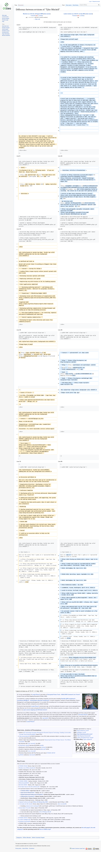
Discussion (20, 5)
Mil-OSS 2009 (22, 784)
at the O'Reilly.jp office (44, 811)
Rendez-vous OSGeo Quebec (26, 767)
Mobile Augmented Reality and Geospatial (31, 794)
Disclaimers (31, 848)
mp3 (41, 745)
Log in (90, 1)
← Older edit (37, 19)
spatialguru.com (81, 732)
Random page (5, 20)
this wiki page (85, 827)
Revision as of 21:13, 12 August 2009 (33, 13)
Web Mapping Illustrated (83, 736)
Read (63, 5)
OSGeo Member (27, 837)
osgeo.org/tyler (87, 739)
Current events (5, 16)
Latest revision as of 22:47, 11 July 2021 (74, 13)
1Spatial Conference (24, 802)
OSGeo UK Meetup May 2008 (40, 802)
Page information (5, 33)
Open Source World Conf (27, 792)
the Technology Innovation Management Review (36, 732)
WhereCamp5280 (23, 783)
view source (47, 13)
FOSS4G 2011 (22, 766)
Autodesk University (24, 821)
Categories (19, 837)
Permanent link (5, 32)
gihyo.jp (43, 749)
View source (68, 5)
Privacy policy (18, 848)
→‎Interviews (31, 17)
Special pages (5, 29)
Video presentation (23, 736)
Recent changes (5, 18)
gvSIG (20, 754)
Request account (96, 1)
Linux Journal (31, 751)
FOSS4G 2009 (22, 781)
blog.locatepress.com (82, 730)
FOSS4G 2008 (24, 790)
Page (16, 5)
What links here (5, 26)
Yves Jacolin (31, 743)
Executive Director (83, 714)
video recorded (61, 804)
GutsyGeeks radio (23, 745)
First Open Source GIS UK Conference (28, 786)
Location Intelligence (24, 819)
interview (31, 754)
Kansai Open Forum (24, 807)
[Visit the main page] (7, 6)
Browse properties (6, 35)
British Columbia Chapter (38, 837)
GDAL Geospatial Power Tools (84, 737)
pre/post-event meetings (32, 806)
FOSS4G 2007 (50, 753)
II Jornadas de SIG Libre (25, 804)
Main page (4, 15)
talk (37, 15)
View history (75, 5)
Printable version (5, 30)
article (43, 747)
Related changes (5, 27)
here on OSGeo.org (44, 829)
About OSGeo (25, 848)
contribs (40, 15)
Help (3, 21)
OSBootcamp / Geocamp (27, 796)
